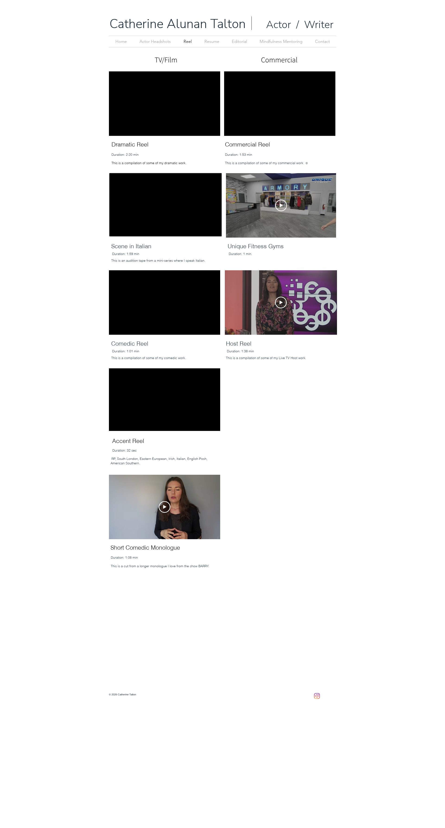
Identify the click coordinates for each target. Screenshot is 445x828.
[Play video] (281, 205)
